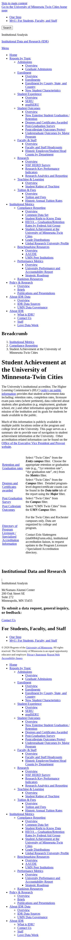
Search (7, 27)
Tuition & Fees (26, 799)
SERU (29, 711)
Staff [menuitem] (20, 321)
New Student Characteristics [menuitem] (43, 90)
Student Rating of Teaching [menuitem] (42, 186)
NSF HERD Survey (37, 775)
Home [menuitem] (13, 55)
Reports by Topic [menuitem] (20, 58)
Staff (20, 931)
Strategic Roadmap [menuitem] (37, 275)
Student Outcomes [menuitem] (28, 108)
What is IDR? (26, 924)
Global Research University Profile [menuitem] (47, 243)
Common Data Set (36, 824)
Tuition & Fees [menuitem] (26, 190)
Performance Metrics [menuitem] (30, 261)
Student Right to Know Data (43, 828)
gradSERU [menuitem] (32, 104)
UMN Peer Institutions (39, 867)
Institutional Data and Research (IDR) (25, 41)
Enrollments (32, 689)
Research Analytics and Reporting (46, 785)
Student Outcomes (28, 718)
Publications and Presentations (36, 903)
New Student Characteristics (43, 700)
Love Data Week (27, 935)
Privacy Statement (36, 654)
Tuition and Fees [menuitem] (35, 197)
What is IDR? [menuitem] (26, 314)
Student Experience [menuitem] (29, 94)
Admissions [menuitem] (24, 62)
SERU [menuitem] (29, 101)
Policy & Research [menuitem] (21, 282)
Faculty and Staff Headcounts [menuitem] (43, 147)
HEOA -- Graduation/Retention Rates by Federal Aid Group (44, 833)
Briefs (21, 899)
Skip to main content (14, 3)
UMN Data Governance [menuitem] (32, 307)
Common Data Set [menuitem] (36, 215)
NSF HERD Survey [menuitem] (37, 165)
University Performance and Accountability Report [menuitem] (42, 270)
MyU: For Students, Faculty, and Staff (33, 20)
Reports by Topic (20, 668)
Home (13, 664)
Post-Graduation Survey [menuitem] (40, 126)
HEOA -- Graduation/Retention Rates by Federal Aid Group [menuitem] (44, 223)
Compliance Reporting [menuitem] (31, 207)
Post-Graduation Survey (40, 735)
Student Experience (29, 703)
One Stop (15, 17)
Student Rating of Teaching (42, 796)
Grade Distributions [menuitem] (37, 239)
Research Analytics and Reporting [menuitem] (46, 175)
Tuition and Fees (35, 807)
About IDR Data (19, 906)
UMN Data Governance (32, 917)
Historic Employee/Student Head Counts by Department (45, 762)
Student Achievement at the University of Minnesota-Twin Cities (44, 842)
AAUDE (31, 864)
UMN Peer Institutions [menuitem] (39, 257)
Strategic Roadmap (37, 885)
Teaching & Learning (30, 789)
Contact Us (9, 620)
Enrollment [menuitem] (24, 72)
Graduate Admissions (38, 679)
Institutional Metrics (21, 342)
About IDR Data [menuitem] (19, 296)
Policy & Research (21, 892)
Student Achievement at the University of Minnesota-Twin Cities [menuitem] (44, 232)
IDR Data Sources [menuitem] (28, 303)
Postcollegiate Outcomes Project (45, 739)
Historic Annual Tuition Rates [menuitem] (43, 200)
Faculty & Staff (26, 750)
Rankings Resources (30, 888)
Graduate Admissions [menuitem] (38, 69)
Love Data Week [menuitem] (27, 325)
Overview (31, 675)
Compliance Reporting (23, 345)
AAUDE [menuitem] (31, 254)
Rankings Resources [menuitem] (30, 279)
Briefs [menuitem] (21, 289)
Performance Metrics (30, 871)
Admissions (24, 671)
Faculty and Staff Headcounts (43, 757)
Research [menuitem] (23, 158)
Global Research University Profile (47, 853)
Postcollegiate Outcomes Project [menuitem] (45, 129)
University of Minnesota (39, 647)
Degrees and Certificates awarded (10, 487)
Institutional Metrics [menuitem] (21, 204)
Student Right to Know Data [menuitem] (43, 218)
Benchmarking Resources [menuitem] (33, 247)
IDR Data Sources (28, 913)
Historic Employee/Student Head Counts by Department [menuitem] (45, 152)
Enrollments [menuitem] (32, 79)
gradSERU (32, 714)
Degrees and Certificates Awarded (46, 732)
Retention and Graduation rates (12, 466)
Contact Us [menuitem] (24, 318)
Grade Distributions (37, 849)
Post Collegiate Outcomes (11, 507)
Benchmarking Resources (33, 856)
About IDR (16, 920)
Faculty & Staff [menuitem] (26, 140)
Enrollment (24, 682)
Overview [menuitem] (31, 65)
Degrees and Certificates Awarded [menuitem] (46, 122)
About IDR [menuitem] (16, 311)
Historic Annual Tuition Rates (43, 810)
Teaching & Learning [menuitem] (30, 179)
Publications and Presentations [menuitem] (36, 293)
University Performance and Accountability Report (42, 879)
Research (23, 767)
